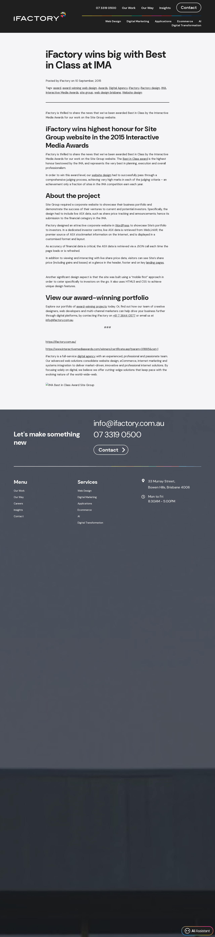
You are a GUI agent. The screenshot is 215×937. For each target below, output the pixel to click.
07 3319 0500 (106, 8)
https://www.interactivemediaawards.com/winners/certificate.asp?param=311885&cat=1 (102, 349)
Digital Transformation (186, 25)
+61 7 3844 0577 (124, 315)
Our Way (147, 8)
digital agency (86, 356)
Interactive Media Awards (62, 92)
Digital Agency (118, 88)
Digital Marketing (138, 21)
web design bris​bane (107, 92)
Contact (189, 7)
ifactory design (150, 88)
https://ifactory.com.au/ (61, 342)
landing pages (155, 262)
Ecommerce (185, 21)
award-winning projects (91, 306)
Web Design (113, 21)
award (57, 88)
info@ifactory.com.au (59, 320)
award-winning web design (79, 88)
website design (101, 175)
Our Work (129, 8)
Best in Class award (135, 159)
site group (86, 92)
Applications (163, 21)
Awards (103, 88)
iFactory (134, 88)
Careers (18, 503)
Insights (165, 8)
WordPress (122, 225)
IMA (163, 88)
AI (200, 21)
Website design (132, 92)
